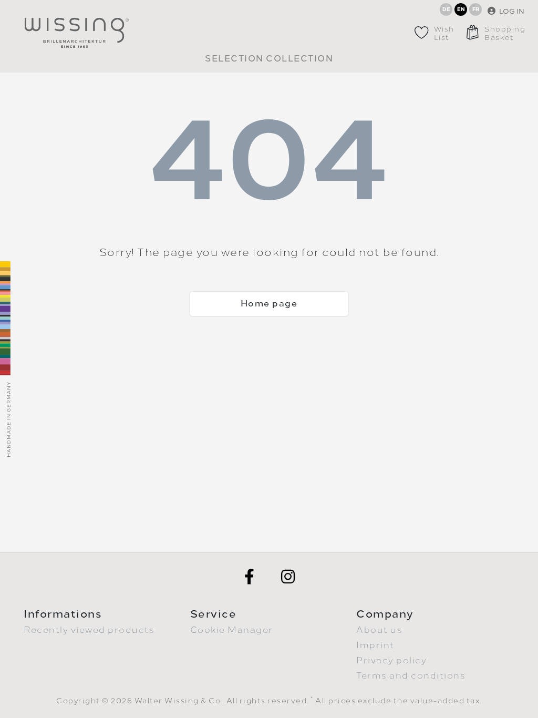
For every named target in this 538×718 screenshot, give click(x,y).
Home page (269, 304)
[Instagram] (288, 576)
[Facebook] (249, 576)
